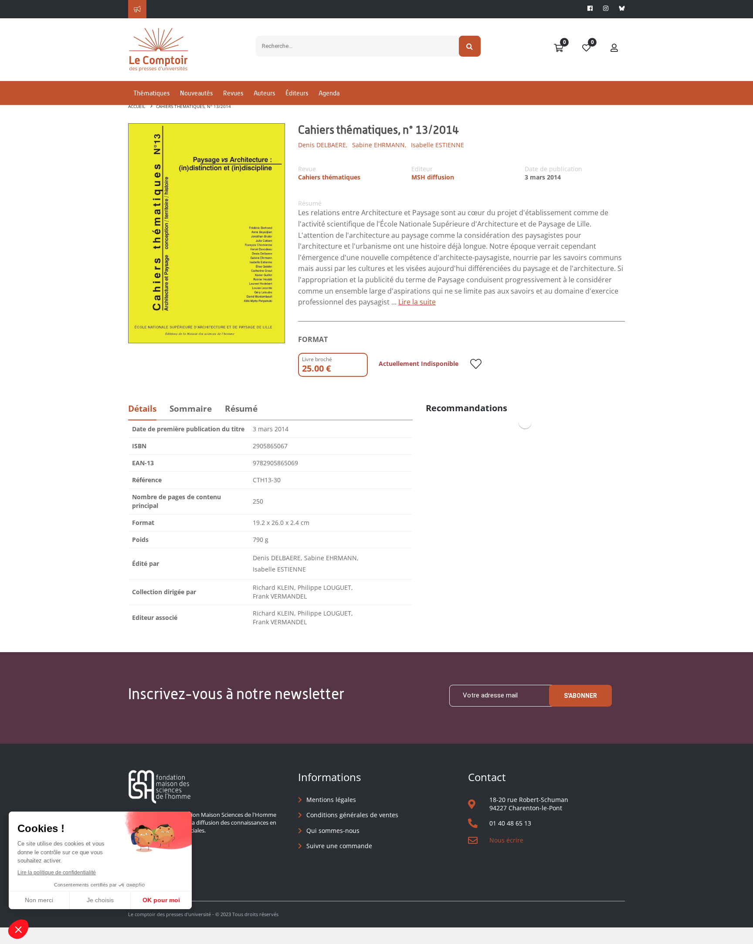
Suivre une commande (339, 846)
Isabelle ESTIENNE (437, 145)
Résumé (241, 408)
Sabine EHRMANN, (379, 145)
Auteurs (264, 93)
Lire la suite (417, 302)
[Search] (470, 46)
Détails (142, 408)
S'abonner (580, 695)
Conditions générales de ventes (352, 815)
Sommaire (191, 408)
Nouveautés (196, 93)
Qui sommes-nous (333, 830)
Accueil (136, 106)
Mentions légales (331, 799)
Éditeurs (296, 93)
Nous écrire (506, 840)
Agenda (329, 93)
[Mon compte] (614, 48)
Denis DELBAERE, (323, 145)
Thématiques (151, 93)
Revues (233, 93)
